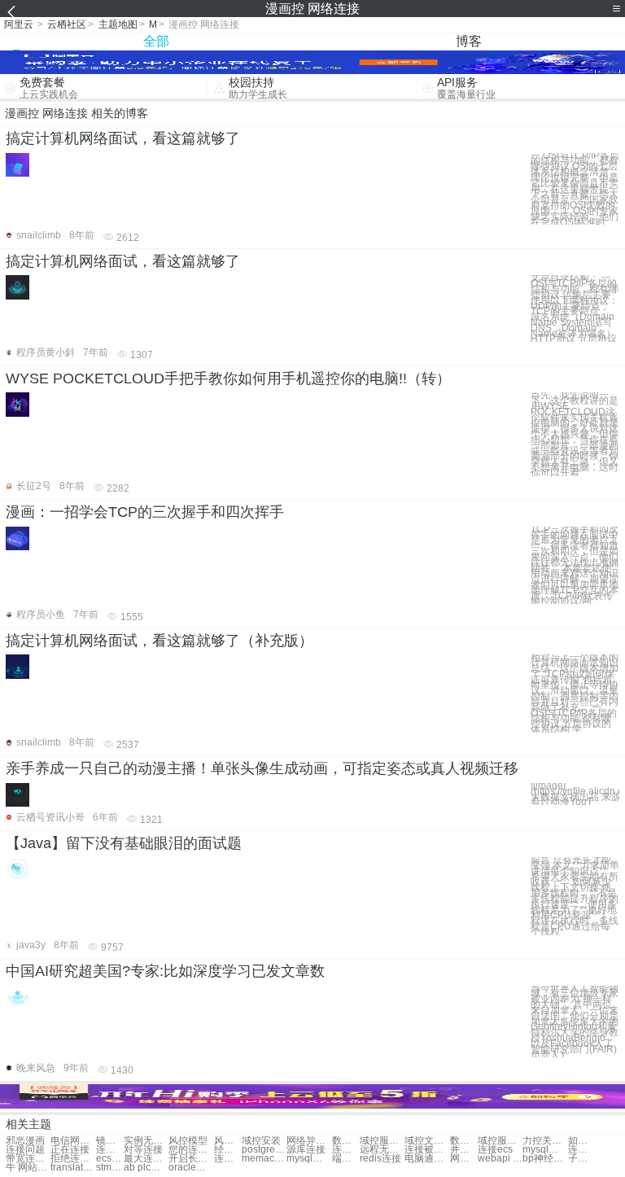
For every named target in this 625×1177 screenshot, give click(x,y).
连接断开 (110, 1149)
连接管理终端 (346, 1149)
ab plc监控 (146, 1167)
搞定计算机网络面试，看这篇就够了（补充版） (159, 640)
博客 (469, 41)
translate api (72, 1167)
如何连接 (582, 1140)
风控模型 (188, 1140)
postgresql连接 (264, 1149)
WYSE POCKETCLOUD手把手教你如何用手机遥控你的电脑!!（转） (228, 378)
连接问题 (25, 1149)
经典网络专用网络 (228, 1149)
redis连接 (380, 1158)
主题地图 (118, 24)
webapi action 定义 (500, 1158)
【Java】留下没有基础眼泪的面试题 (124, 843)
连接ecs (495, 1149)
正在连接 (70, 1149)
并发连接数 (464, 1149)
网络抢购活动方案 (464, 1158)
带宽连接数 (28, 1158)
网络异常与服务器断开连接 (308, 1140)
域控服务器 (382, 1140)
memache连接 (264, 1158)
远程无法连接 (382, 1149)
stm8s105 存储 (110, 1167)
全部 (156, 41)
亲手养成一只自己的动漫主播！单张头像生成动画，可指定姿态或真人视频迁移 (262, 768)
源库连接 (306, 1149)
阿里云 (18, 24)
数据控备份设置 (346, 1140)
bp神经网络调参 (544, 1158)
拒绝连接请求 (72, 1158)
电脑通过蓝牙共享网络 (426, 1158)
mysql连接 (544, 1149)
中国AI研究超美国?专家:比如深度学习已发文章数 (165, 971)
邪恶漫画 (25, 1140)
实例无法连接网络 (146, 1140)
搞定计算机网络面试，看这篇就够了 (123, 138)
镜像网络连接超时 (110, 1140)
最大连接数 (146, 1158)
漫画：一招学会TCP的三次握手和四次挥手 (145, 512)
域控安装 (261, 1140)
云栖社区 (66, 24)
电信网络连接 (72, 1140)
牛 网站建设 (28, 1167)
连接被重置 (426, 1149)
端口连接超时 (346, 1158)
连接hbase (582, 1149)
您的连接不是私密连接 (190, 1149)
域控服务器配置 (500, 1140)
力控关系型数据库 (544, 1140)
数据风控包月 (464, 1140)
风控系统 (228, 1140)
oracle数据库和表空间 (190, 1167)
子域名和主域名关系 (582, 1158)
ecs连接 (110, 1158)
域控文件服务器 (426, 1140)
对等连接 (143, 1149)
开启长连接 (190, 1158)
